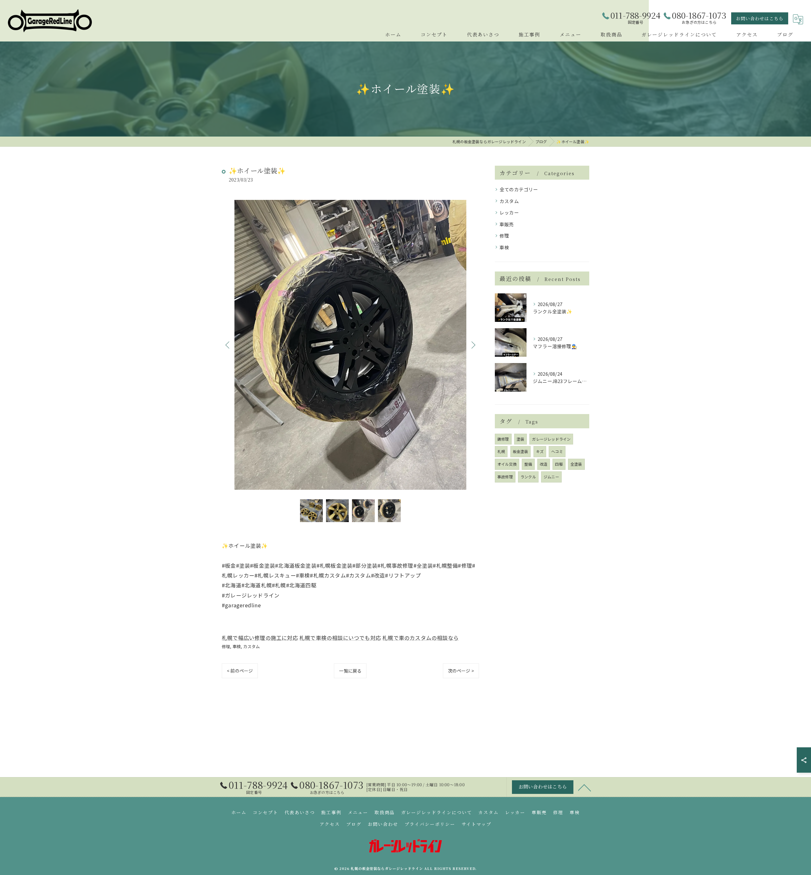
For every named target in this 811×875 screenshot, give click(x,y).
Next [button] (472, 344)
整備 (528, 464)
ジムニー (551, 476)
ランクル (528, 476)
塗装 (520, 439)
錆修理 (503, 439)
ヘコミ (557, 451)
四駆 (559, 464)
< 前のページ (240, 670)
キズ (540, 451)
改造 (543, 464)
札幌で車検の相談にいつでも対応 (340, 638)
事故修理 (505, 476)
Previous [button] (228, 344)
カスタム (251, 646)
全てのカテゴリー (519, 189)
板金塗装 (520, 451)
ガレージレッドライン (551, 439)
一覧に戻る (350, 670)
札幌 (501, 451)
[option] (350, 345)
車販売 (507, 224)
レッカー (509, 212)
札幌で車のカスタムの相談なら (420, 638)
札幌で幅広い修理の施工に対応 (260, 638)
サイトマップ (476, 824)
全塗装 (576, 464)
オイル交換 (507, 464)
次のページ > (461, 670)
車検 (237, 646)
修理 (226, 646)
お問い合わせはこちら (759, 18)
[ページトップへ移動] (584, 787)
